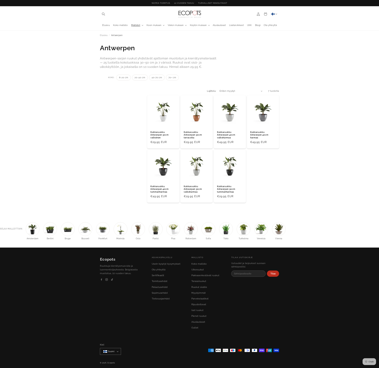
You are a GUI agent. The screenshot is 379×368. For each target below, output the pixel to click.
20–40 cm (140, 77)
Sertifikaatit (158, 275)
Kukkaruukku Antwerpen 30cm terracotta (193, 135)
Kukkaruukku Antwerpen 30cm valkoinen (159, 135)
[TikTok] (111, 279)
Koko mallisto (199, 264)
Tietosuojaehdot (161, 298)
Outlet (194, 327)
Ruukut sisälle (199, 287)
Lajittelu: (211, 91)
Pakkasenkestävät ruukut (205, 275)
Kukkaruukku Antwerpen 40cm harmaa (259, 135)
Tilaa (273, 273)
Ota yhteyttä (159, 269)
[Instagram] (106, 279)
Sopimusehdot (160, 293)
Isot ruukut (197, 310)
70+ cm (172, 77)
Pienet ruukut (199, 316)
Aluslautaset (198, 322)
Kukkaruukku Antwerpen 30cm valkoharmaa (193, 189)
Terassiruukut (198, 281)
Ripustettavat (198, 304)
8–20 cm (123, 77)
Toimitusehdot (160, 281)
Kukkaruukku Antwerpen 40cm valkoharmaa (226, 135)
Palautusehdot (160, 287)
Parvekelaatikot (200, 298)
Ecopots (111, 363)
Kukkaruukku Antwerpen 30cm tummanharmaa (226, 189)
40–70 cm (157, 77)
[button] (103, 14)
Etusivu (104, 35)
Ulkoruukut (197, 269)
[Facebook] (101, 279)
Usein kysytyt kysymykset (166, 264)
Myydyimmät (198, 293)
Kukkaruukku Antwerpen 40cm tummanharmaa (159, 189)
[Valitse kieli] (274, 14)
